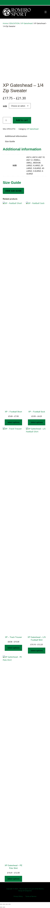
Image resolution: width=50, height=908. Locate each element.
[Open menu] (45, 12)
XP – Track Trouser (13, 637)
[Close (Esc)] (9, 904)
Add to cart (22, 120)
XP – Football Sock (36, 412)
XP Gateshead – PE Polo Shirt (13, 866)
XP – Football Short (13, 412)
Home (5, 23)
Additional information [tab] (16, 136)
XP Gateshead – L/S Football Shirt (37, 638)
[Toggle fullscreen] (4, 904)
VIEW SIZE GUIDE (13, 190)
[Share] (7, 904)
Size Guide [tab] (10, 141)
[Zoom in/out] (1, 904)
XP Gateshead (26, 23)
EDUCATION (14, 23)
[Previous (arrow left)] (1, 907)
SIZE (5, 106)
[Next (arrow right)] (4, 907)
